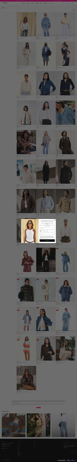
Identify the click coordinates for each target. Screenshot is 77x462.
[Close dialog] (55, 220)
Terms (47, 238)
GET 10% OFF (47, 240)
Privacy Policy (44, 238)
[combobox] (41, 231)
